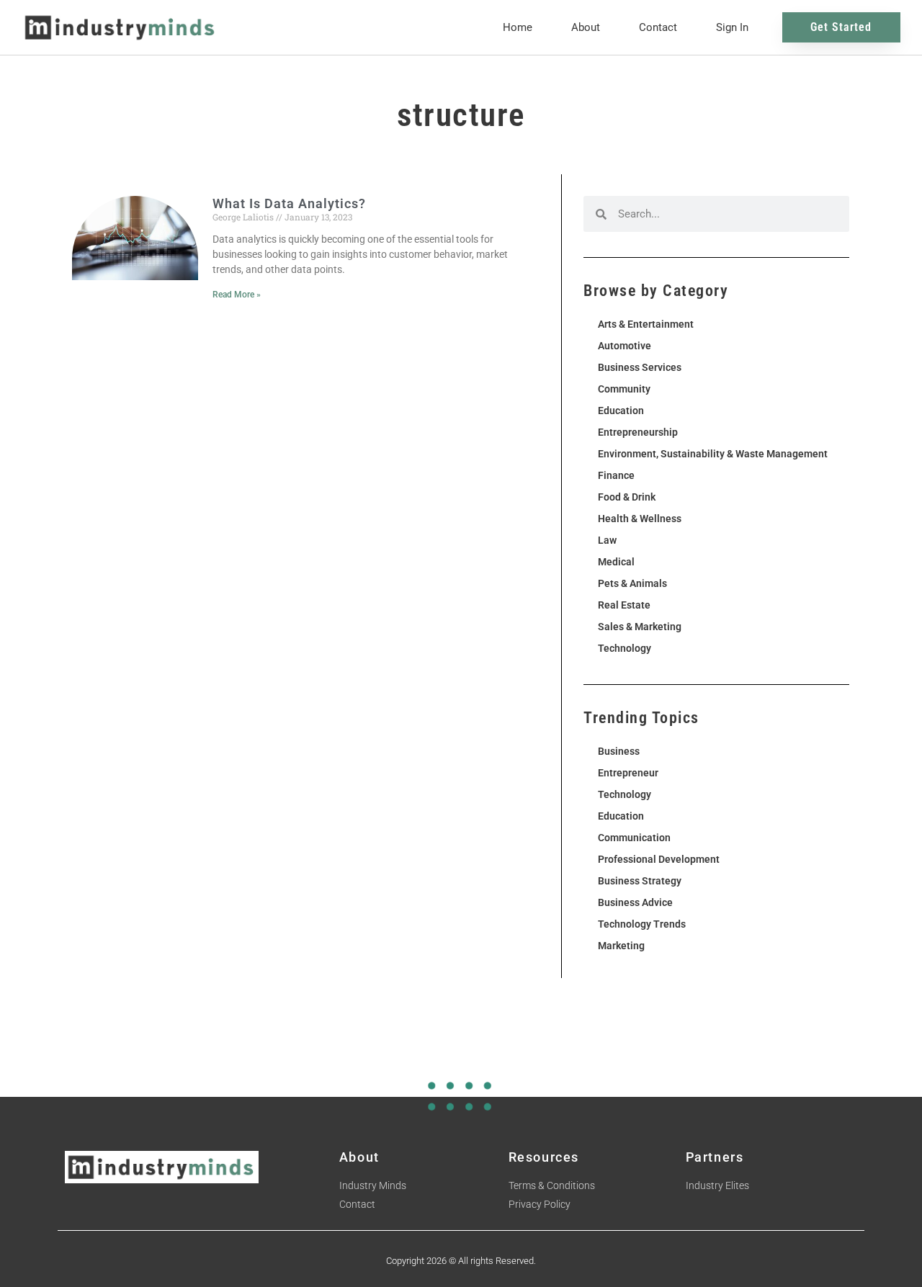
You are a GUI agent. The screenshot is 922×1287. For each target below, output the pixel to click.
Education (621, 410)
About (585, 27)
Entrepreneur (628, 773)
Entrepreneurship (638, 432)
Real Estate (624, 605)
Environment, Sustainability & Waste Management (713, 453)
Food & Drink (626, 497)
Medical (616, 562)
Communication (634, 837)
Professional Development (659, 859)
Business (619, 751)
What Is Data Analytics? (289, 203)
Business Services (639, 367)
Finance (616, 475)
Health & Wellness (639, 518)
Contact (658, 27)
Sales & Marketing (639, 626)
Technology (624, 648)
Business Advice (635, 902)
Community (624, 389)
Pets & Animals (632, 583)
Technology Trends (642, 924)
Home (517, 27)
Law (607, 540)
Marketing (621, 945)
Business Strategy (639, 881)
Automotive (624, 345)
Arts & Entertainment (646, 324)
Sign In (732, 27)
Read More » (236, 295)
